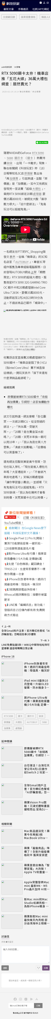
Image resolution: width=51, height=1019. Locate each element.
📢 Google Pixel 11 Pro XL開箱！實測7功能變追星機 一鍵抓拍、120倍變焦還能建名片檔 (24, 543)
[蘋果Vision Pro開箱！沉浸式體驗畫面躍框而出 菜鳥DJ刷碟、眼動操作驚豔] (12, 808)
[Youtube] (40, 3)
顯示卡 (30, 715)
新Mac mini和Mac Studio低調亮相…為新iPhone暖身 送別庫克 (36, 902)
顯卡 (20, 715)
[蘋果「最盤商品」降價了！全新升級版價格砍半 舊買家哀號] (12, 853)
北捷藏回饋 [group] (9, 17)
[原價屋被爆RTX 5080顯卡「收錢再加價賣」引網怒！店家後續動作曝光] (12, 753)
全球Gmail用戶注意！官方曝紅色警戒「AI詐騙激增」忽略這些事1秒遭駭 (37, 788)
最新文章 (9, 9)
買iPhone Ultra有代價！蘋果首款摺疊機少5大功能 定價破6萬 (37, 701)
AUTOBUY (32, 722)
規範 (5, 967)
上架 (33, 272)
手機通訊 (23, 9)
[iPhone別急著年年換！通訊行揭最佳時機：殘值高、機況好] (12, 669)
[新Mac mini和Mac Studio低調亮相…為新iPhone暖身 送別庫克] (12, 904)
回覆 (46, 967)
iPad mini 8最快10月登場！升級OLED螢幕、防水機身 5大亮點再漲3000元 (36, 684)
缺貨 (41, 715)
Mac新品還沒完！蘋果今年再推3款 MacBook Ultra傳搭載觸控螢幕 (37, 834)
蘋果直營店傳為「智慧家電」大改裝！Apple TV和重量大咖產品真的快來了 (37, 868)
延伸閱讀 (6, 741)
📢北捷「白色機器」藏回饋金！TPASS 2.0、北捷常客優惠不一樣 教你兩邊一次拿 (24, 569)
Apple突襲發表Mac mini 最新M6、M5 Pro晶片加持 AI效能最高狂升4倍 (37, 885)
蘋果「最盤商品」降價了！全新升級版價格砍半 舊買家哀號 (37, 851)
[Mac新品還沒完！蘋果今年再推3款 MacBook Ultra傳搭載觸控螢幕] (12, 836)
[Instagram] (20, 999)
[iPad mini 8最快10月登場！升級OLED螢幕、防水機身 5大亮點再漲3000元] (12, 686)
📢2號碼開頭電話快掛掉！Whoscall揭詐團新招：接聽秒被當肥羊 (25, 594)
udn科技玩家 (6, 67)
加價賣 (7, 728)
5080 (44, 722)
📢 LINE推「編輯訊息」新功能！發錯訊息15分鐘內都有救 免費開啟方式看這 (25, 610)
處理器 (18, 728)
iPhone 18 (7, 656)
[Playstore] (31, 999)
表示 (12, 257)
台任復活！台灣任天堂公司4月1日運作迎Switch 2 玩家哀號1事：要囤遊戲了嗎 (37, 769)
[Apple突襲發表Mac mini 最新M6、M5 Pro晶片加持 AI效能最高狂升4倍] (12, 887)
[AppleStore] (36, 999)
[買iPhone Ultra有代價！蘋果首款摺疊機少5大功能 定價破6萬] (12, 703)
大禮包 (18, 722)
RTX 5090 (8, 715)
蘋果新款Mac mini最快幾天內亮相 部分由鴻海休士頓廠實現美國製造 (37, 920)
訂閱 (38, 1005)
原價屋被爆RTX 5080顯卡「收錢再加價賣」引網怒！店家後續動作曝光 (28, 402)
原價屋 (7, 722)
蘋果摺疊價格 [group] (28, 17)
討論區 (5, 936)
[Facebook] (15, 999)
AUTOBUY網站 (29, 349)
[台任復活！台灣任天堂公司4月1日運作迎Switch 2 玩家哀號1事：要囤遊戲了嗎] (12, 771)
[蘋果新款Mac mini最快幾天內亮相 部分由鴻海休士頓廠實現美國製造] (12, 922)
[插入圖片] (38, 967)
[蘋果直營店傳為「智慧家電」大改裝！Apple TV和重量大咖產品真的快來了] (12, 870)
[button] (44, 3)
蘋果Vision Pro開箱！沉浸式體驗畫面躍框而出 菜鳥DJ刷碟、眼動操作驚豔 (37, 806)
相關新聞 (6, 824)
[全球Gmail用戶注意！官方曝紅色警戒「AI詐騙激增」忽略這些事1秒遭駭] (12, 790)
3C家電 (17, 67)
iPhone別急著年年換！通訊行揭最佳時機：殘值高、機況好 (37, 667)
